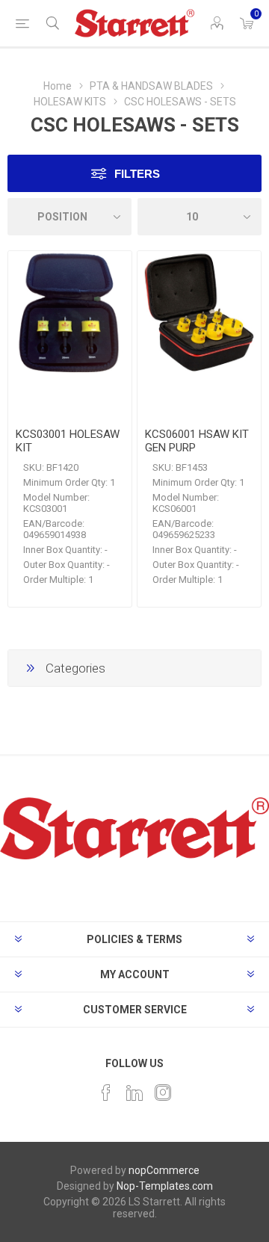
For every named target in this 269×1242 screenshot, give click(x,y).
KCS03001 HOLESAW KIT (68, 440)
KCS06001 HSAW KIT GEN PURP (197, 440)
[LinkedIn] (134, 1092)
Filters (137, 173)
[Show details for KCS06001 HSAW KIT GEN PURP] (199, 312)
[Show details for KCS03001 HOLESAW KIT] (70, 312)
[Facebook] (106, 1092)
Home (57, 86)
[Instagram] (163, 1092)
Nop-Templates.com (165, 1186)
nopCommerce (164, 1170)
